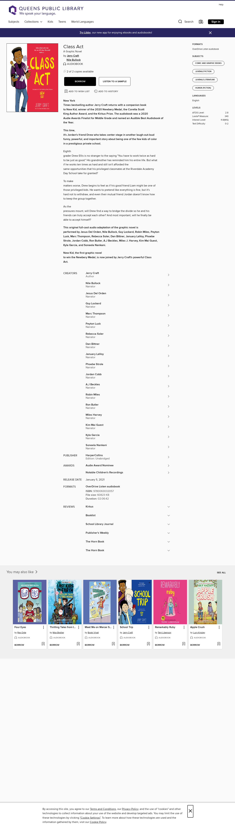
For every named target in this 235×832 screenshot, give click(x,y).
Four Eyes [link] (20, 627)
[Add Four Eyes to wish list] (43, 644)
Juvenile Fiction (203, 71)
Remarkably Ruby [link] (165, 627)
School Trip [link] (126, 627)
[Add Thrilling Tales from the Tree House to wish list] (78, 644)
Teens (62, 22)
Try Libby (85, 32)
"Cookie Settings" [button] (90, 817)
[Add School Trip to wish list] (148, 644)
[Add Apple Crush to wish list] (219, 644)
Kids (50, 22)
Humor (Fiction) (203, 88)
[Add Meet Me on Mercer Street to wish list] (113, 644)
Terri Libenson (164, 632)
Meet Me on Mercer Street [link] (98, 627)
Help (221, 4)
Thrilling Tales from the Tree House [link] (63, 627)
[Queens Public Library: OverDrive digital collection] (46, 10)
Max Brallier (58, 632)
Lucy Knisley (199, 632)
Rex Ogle (21, 632)
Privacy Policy (130, 809)
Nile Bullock (74, 60)
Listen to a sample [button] (115, 81)
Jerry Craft (73, 55)
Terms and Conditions (103, 809)
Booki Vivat (93, 632)
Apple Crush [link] (197, 627)
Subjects (13, 22)
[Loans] (201, 22)
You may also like (21, 572)
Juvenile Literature (205, 80)
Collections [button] (32, 22)
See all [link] (221, 572)
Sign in (215, 22)
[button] (185, 22)
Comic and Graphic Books (208, 63)
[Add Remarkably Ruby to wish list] (183, 644)
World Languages (82, 22)
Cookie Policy (98, 822)
